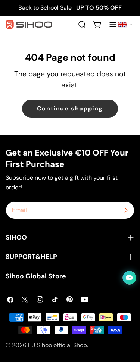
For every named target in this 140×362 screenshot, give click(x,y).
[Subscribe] (126, 210)
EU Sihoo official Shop (57, 345)
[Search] (82, 24)
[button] (125, 24)
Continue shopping (70, 108)
